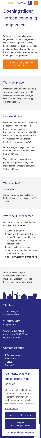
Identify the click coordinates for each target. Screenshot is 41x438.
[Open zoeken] (36, 3)
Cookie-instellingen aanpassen (20, 432)
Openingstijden (13, 355)
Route (9, 361)
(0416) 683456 (13, 321)
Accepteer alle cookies (20, 415)
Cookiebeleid (11, 408)
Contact (10, 365)
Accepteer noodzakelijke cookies (20, 424)
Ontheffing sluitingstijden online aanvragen (20, 64)
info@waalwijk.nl (11, 324)
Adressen (11, 358)
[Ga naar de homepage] (9, 3)
